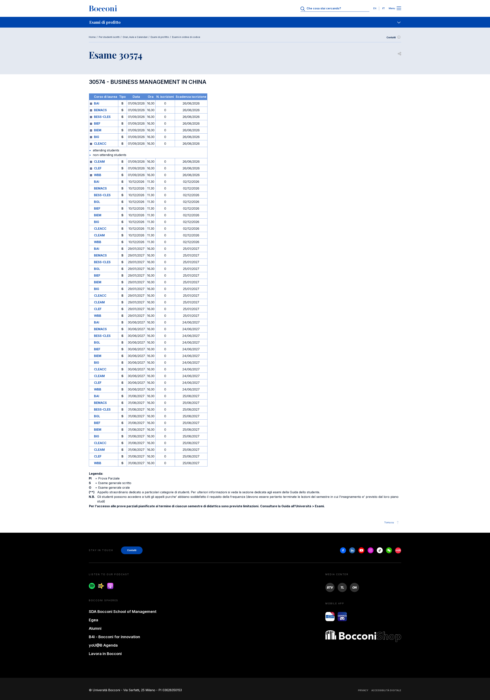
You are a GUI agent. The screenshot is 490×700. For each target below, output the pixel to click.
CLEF (97, 168)
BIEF (97, 123)
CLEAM (99, 161)
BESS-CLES (102, 117)
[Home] (103, 8)
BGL (97, 202)
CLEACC (100, 143)
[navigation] (245, 22)
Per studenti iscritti (109, 37)
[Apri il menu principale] (399, 8)
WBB (97, 175)
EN (374, 8)
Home (92, 37)
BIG (96, 137)
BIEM (97, 130)
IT (383, 8)
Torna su (389, 522)
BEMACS (100, 110)
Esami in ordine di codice (186, 37)
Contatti (391, 37)
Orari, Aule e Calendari (135, 37)
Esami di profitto (160, 37)
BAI (96, 103)
